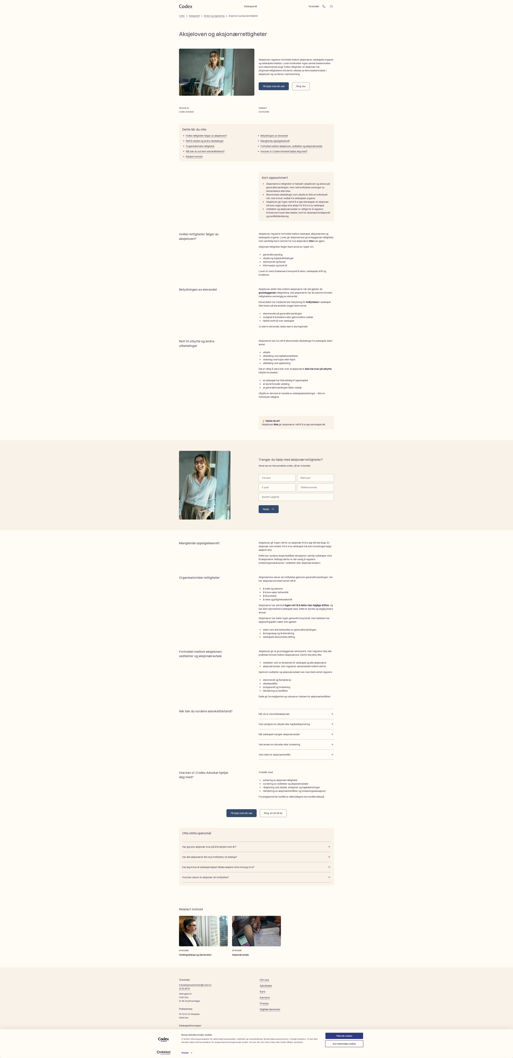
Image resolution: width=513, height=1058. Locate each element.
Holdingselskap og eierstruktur (195, 954)
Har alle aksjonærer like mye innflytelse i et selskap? (209, 857)
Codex (182, 16)
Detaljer (185, 1053)
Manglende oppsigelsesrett (275, 140)
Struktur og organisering (214, 16)
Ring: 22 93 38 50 (273, 813)
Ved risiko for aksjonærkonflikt (274, 754)
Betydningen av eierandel (274, 135)
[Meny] (331, 6)
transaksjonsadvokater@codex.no (195, 985)
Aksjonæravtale (240, 954)
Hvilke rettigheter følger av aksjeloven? (206, 135)
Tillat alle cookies (344, 1036)
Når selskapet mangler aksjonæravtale (279, 734)
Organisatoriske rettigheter (200, 146)
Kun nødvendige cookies (344, 1044)
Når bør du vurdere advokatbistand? (205, 151)
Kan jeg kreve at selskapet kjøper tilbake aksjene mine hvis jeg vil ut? (218, 867)
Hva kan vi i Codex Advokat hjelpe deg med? (284, 151)
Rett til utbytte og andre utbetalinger (205, 140)
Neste (266, 509)
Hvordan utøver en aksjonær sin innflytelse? (205, 877)
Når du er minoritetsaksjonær (274, 714)
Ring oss (300, 86)
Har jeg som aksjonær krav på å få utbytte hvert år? (209, 846)
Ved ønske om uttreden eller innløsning (279, 744)
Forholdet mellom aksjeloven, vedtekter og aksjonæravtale (291, 146)
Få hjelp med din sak (274, 86)
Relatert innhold (194, 156)
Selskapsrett (250, 6)
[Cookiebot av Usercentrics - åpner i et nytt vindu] (163, 1053)
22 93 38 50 (184, 988)
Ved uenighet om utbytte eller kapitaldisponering (284, 724)
